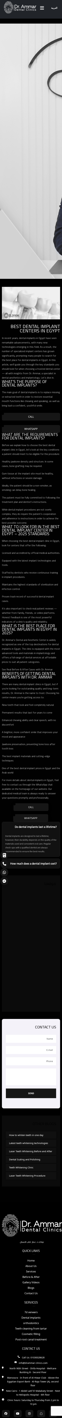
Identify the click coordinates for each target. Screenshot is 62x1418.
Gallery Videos (31, 1282)
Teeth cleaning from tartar (31, 1328)
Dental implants (31, 1317)
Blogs (31, 1288)
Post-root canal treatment (31, 1339)
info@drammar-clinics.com (33, 1362)
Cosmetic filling (31, 1334)
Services (31, 1271)
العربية (54, 7)
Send (31, 1093)
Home (31, 1260)
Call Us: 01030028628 (33, 1357)
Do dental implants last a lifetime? (36, 826)
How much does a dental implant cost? (33, 863)
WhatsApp (31, 429)
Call (31, 416)
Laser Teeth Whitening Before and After (30, 1151)
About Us (31, 1266)
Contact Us (31, 1293)
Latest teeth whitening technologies (28, 1143)
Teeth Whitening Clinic (21, 1167)
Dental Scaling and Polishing (24, 1159)
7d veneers (31, 1312)
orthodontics (31, 1323)
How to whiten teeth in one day (26, 1135)
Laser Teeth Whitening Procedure (27, 1175)
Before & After (31, 1277)
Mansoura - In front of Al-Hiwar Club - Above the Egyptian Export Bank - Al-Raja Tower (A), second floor (33, 1381)
